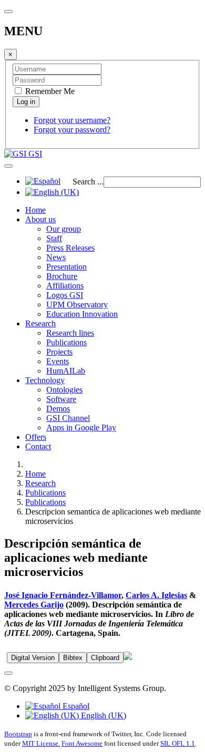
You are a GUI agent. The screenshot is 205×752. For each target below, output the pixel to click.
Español (74, 706)
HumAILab (65, 370)
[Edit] (128, 657)
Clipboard (105, 658)
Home (35, 209)
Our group (63, 228)
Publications (66, 342)
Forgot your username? (72, 120)
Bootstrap (18, 734)
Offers (35, 436)
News (56, 257)
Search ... (88, 181)
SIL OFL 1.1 (177, 743)
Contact (38, 446)
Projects (59, 351)
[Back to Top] (8, 673)
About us (40, 219)
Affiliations (65, 285)
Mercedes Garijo (34, 604)
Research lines (70, 332)
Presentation (66, 266)
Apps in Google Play (81, 427)
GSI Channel (68, 418)
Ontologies (64, 389)
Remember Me (49, 91)
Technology (45, 380)
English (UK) (102, 715)
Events (57, 361)
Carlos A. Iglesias (156, 595)
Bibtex (73, 658)
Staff (54, 238)
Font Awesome (82, 743)
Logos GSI (64, 295)
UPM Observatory (77, 304)
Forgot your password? (72, 129)
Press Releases (70, 247)
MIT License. (41, 743)
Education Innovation (82, 314)
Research (40, 323)
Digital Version (33, 658)
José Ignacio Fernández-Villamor (62, 595)
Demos (58, 408)
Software (61, 399)
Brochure (61, 276)
